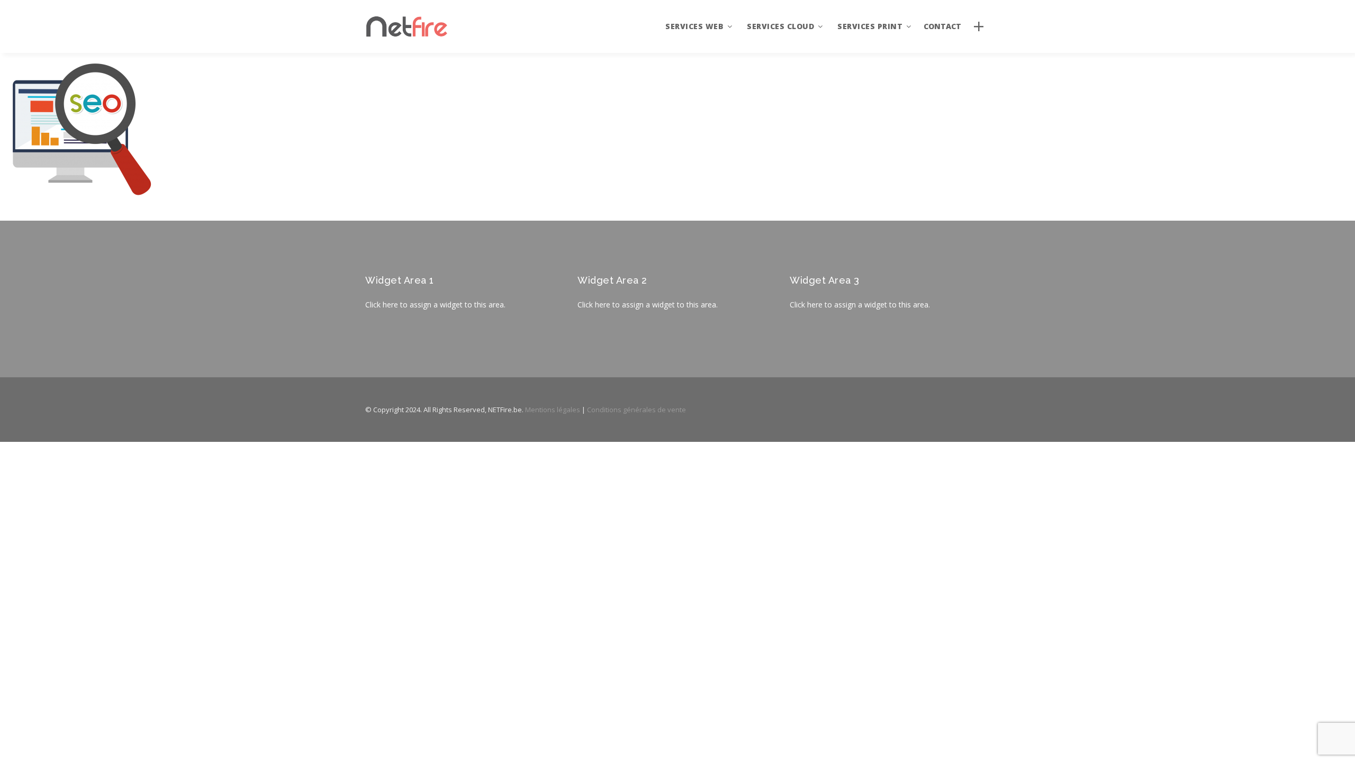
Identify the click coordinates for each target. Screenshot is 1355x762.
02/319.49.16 (1255, 615)
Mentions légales (552, 409)
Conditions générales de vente (636, 409)
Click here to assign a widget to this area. (435, 305)
